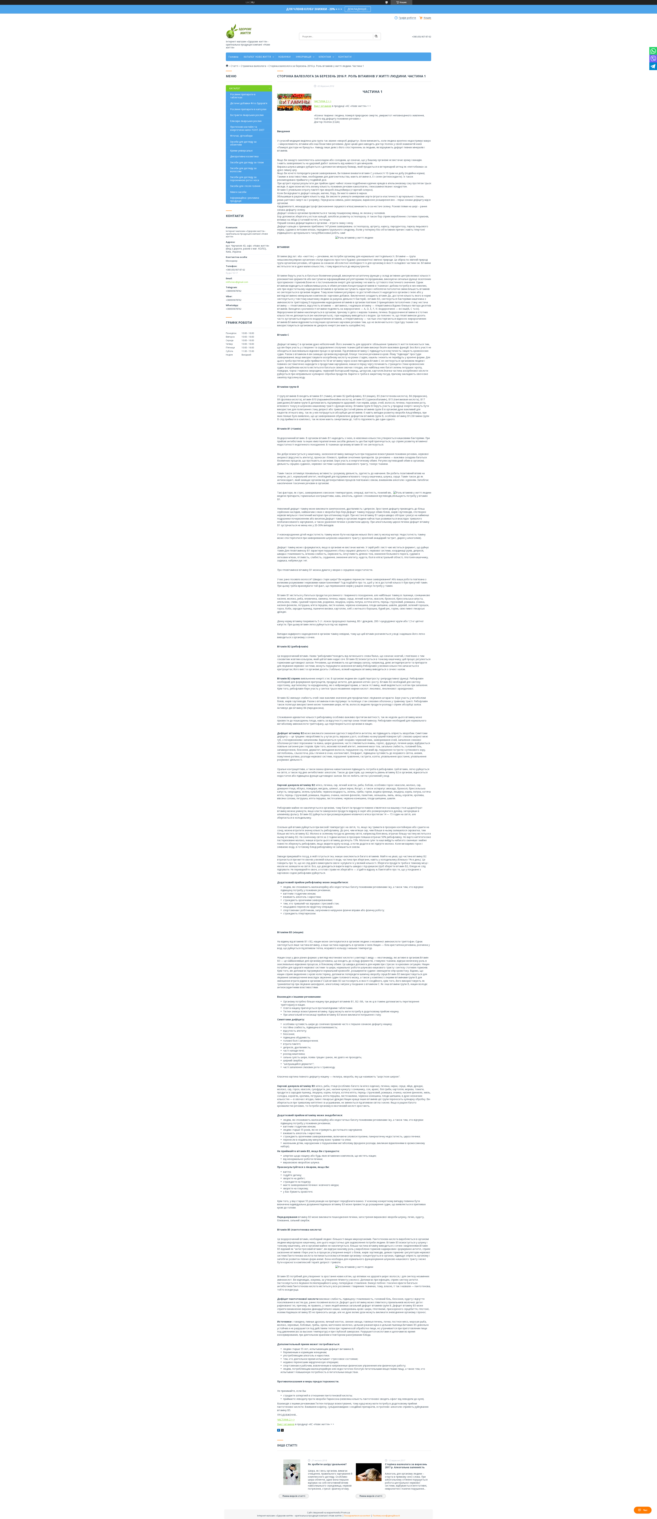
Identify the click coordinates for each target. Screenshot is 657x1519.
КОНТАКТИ (344, 56)
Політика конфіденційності (386, 1515)
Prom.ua (345, 1512)
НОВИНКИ (284, 56)
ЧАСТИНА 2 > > (322, 101)
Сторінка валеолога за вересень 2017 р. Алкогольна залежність (406, 1466)
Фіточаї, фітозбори (241, 135)
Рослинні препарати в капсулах (248, 109)
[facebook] (278, 1430)
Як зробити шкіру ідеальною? (327, 1464)
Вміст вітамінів (322, 106)
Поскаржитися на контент (357, 1515)
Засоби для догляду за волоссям (243, 170)
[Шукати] (376, 36)
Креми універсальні (241, 150)
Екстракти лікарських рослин (247, 115)
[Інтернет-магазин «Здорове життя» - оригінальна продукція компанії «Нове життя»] (239, 31)
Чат (645, 1510)
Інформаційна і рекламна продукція (244, 199)
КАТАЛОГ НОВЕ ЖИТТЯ (257, 56)
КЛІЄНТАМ (325, 56)
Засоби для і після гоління (245, 186)
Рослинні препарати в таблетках (242, 96)
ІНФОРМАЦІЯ (303, 56)
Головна (233, 56)
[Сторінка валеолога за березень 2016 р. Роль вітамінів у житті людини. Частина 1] (294, 102)
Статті (234, 66)
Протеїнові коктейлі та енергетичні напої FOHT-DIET (247, 128)
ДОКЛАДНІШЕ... (357, 9)
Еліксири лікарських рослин (246, 121)
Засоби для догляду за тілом (247, 162)
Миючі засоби (238, 192)
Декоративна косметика (244, 156)
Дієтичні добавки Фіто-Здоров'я (248, 103)
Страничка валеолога (253, 66)
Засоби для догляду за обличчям (243, 143)
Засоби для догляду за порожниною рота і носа (244, 178)
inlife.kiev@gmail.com (237, 282)
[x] (282, 1430)
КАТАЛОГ (234, 88)
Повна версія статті (293, 1496)
